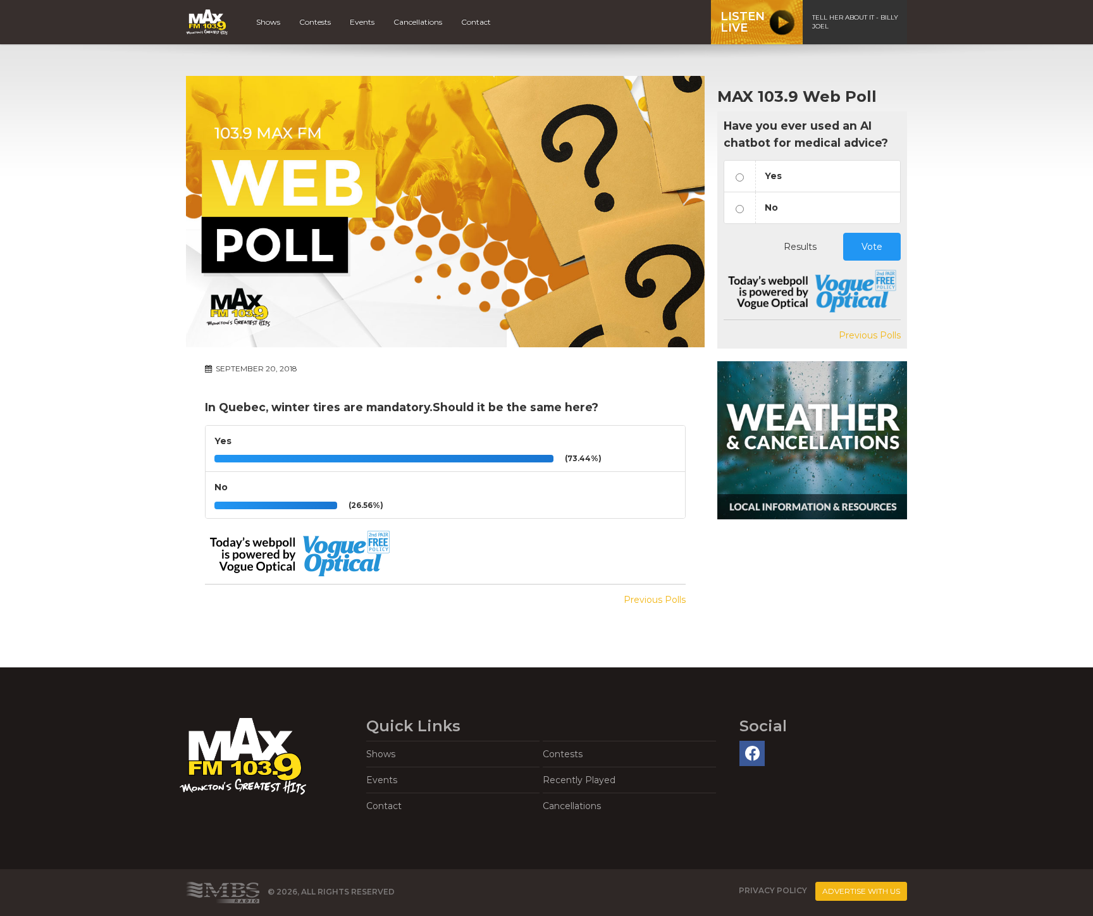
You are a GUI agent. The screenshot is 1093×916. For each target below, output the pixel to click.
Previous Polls (655, 599)
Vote (871, 246)
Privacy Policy (773, 891)
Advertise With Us (861, 891)
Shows (268, 22)
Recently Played (579, 780)
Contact (476, 22)
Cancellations (417, 22)
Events (362, 22)
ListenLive (742, 22)
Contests (315, 22)
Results (800, 246)
